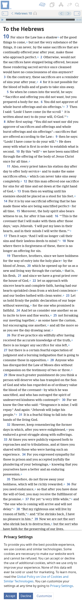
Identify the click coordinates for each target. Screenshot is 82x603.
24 (18, 310)
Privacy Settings (61, 586)
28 (52, 360)
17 (6, 236)
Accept (10, 596)
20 (29, 266)
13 (19, 191)
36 (69, 484)
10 (18, 151)
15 (19, 211)
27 (6, 350)
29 (6, 375)
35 (9, 479)
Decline (26, 596)
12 (26, 181)
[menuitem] (6, 5)
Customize (44, 596)
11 (9, 166)
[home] (6, 5)
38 (18, 509)
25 (55, 315)
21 (20, 276)
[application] (41, 20)
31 (21, 415)
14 (6, 201)
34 (24, 454)
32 (9, 425)
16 (57, 216)
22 (35, 280)
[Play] (2, 19)
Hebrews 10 (23, 13)
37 (27, 499)
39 (37, 519)
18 (64, 241)
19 (9, 256)
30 (64, 400)
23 (68, 295)
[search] (77, 5)
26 (9, 335)
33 (6, 439)
